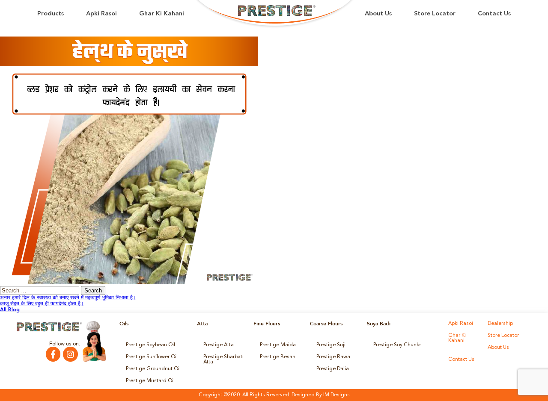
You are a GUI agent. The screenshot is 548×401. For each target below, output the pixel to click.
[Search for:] (40, 291)
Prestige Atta (218, 345)
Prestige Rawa (333, 357)
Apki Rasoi (101, 14)
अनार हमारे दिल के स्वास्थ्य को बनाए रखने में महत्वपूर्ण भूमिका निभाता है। (68, 298)
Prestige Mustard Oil (150, 380)
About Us (378, 14)
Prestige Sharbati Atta (223, 359)
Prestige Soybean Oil (150, 345)
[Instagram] (70, 354)
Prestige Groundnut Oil (153, 369)
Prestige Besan (277, 357)
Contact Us (494, 14)
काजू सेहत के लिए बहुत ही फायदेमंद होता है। (42, 304)
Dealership (500, 323)
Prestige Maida (278, 345)
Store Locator (435, 14)
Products (50, 14)
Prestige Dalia (332, 369)
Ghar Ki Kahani (161, 14)
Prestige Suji (330, 345)
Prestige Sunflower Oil (152, 357)
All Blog (10, 310)
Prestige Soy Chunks (397, 345)
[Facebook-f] (53, 354)
